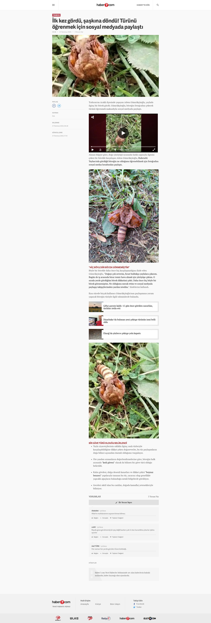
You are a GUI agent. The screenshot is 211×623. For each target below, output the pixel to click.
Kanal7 (58, 618)
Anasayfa (84, 604)
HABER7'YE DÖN (143, 5)
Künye (98, 604)
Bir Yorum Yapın (125, 502)
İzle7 (150, 618)
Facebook (140, 604)
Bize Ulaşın (115, 604)
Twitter (139, 607)
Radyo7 (106, 618)
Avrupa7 (90, 618)
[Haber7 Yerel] (105, 4)
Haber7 (127, 618)
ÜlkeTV (74, 618)
